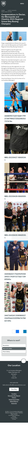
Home (3, 10)
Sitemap (14, 416)
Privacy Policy (14, 417)
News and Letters (6, 11)
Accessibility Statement (14, 415)
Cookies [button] (14, 419)
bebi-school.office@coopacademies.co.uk (14, 385)
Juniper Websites (18, 412)
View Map (14, 389)
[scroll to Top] (23, 361)
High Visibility (14, 414)
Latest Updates (12, 10)
